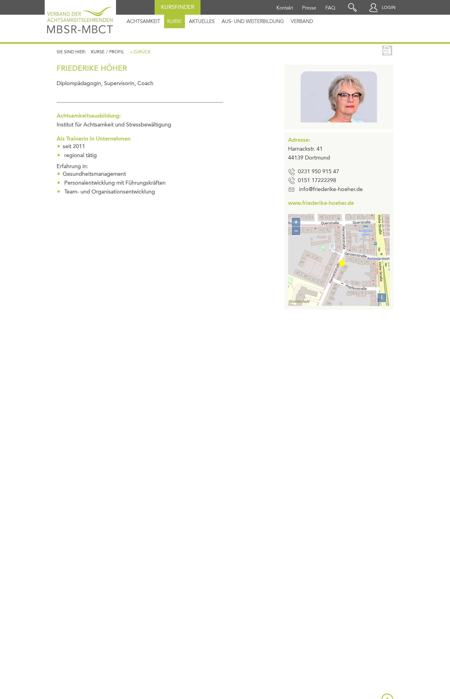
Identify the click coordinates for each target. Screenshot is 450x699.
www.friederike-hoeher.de (321, 203)
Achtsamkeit (143, 21)
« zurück (140, 52)
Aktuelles (202, 21)
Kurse (174, 21)
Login (389, 8)
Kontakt (284, 8)
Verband (302, 21)
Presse (309, 8)
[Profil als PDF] (387, 50)
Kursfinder (177, 7)
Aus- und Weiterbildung (253, 21)
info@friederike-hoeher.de (331, 189)
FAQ (330, 8)
